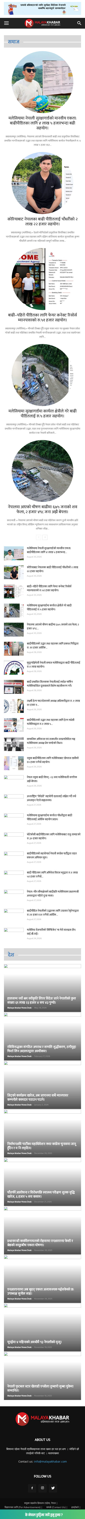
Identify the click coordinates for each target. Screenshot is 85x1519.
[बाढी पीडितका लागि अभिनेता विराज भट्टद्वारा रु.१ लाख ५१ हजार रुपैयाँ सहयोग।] (14, 878)
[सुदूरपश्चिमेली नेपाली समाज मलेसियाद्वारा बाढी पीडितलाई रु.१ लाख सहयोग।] (14, 668)
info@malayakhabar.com (50, 1461)
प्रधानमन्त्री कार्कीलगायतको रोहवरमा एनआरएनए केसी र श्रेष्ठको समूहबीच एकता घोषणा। (40, 1243)
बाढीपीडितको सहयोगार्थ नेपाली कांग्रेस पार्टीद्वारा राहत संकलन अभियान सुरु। (52, 855)
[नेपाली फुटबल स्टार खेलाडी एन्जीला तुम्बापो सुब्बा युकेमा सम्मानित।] (42, 1376)
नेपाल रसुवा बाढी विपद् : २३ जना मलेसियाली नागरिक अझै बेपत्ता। (52, 779)
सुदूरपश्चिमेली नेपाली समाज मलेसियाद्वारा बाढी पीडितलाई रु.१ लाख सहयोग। (53, 664)
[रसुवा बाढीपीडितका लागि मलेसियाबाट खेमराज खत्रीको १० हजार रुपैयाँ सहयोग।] (14, 763)
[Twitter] (53, 1488)
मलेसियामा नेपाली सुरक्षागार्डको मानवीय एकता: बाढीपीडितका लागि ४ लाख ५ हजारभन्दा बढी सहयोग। (42, 123)
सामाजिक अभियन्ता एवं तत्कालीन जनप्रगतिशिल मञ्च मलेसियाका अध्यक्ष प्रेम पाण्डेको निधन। (51, 741)
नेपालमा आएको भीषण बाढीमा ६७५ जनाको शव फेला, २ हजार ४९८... (53, 626)
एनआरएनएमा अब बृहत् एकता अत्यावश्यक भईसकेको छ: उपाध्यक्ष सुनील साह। (40, 1291)
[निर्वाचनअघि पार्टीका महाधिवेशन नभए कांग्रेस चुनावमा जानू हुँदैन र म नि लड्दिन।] (42, 1133)
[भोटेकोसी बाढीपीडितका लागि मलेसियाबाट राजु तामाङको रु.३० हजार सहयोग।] (14, 839)
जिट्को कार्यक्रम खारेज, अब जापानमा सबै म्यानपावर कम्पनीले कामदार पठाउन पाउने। (37, 1097)
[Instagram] (42, 1488)
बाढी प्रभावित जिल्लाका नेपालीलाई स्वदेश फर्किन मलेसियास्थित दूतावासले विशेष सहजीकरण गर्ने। (50, 684)
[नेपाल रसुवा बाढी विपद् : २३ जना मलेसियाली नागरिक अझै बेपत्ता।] (14, 782)
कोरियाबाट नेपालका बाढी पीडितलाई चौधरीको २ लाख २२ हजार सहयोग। (43, 222)
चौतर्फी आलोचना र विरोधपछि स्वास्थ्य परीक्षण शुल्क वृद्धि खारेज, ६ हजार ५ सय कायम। (41, 1194)
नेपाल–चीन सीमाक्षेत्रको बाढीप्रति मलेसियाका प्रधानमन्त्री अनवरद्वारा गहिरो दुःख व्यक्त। (53, 893)
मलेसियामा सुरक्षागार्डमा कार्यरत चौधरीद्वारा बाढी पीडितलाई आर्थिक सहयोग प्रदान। (49, 817)
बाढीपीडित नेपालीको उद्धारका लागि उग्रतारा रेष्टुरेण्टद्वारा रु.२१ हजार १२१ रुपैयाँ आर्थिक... (53, 912)
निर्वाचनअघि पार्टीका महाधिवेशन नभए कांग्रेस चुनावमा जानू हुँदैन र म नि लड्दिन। (41, 1146)
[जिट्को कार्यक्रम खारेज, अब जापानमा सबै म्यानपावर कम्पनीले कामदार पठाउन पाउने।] (42, 1085)
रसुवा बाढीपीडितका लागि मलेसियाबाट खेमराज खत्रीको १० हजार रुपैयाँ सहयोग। (53, 760)
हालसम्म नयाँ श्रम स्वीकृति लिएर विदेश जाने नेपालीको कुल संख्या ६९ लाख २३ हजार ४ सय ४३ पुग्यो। (41, 1000)
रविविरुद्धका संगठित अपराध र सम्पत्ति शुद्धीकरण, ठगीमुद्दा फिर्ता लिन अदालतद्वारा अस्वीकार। (41, 1049)
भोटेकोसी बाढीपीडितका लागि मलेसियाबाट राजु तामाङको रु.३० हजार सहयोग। (53, 836)
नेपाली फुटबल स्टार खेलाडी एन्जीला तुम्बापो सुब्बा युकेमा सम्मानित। (40, 1388)
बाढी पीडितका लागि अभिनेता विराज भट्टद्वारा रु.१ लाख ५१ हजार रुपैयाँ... (52, 874)
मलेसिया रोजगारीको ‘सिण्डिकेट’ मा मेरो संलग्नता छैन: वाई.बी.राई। (51, 932)
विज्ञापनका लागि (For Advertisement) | (23, 1507)
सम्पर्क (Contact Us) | (57, 1507)
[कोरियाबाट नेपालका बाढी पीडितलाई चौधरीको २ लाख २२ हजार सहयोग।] (42, 183)
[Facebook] (32, 1488)
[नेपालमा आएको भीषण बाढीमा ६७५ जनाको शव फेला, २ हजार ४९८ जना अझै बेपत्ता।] (42, 471)
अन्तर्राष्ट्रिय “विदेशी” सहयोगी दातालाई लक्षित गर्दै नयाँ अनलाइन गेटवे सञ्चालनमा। (51, 798)
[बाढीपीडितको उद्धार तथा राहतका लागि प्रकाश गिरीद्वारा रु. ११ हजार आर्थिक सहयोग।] (14, 649)
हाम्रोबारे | (76, 1507)
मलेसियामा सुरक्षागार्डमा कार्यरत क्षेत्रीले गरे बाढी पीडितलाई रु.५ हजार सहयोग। (42, 414)
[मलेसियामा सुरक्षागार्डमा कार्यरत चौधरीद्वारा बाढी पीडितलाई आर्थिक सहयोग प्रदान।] (14, 820)
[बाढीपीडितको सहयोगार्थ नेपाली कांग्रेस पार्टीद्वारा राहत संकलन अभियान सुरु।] (14, 859)
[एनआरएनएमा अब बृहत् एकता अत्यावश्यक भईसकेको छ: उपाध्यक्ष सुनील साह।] (42, 1279)
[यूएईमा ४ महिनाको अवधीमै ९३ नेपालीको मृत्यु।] (42, 1327)
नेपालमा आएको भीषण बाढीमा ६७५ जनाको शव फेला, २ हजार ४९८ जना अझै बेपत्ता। (42, 509)
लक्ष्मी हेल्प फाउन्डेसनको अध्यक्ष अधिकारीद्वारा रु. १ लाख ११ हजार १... (53, 703)
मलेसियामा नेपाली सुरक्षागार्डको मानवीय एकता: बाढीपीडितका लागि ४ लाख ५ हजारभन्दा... (49, 550)
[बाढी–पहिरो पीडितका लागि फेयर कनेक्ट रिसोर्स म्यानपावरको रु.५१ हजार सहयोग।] (42, 279)
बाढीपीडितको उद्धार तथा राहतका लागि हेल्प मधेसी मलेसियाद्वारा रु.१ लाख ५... (50, 722)
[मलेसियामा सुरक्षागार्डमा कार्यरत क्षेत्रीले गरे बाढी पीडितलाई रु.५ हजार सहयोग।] (42, 375)
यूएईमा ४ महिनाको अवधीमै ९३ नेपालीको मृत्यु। (34, 1342)
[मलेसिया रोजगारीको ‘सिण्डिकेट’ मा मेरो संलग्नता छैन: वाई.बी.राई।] (14, 935)
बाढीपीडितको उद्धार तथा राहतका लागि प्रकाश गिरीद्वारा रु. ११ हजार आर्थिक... (52, 645)
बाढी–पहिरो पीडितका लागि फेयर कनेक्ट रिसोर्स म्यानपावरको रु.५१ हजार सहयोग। (42, 318)
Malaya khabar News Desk (19, 1008)
